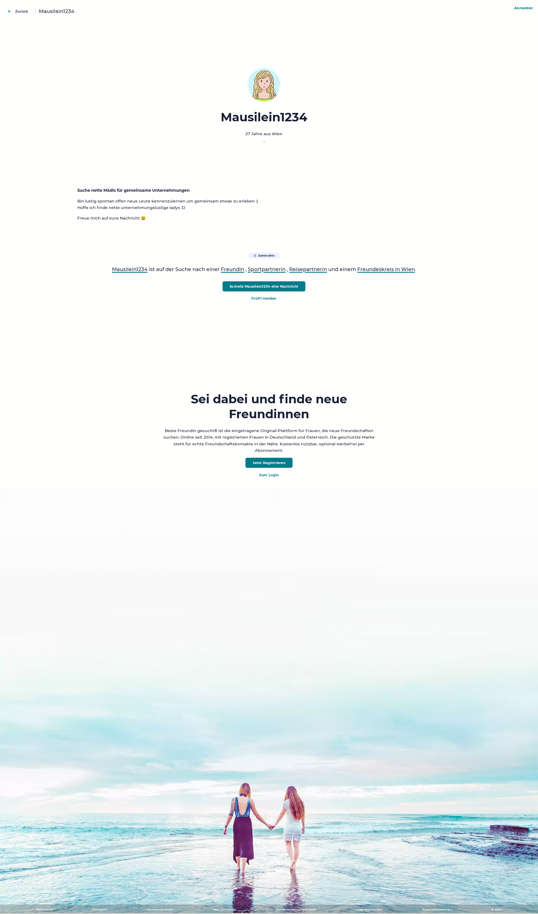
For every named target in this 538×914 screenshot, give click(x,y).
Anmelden (523, 8)
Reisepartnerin (308, 269)
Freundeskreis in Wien (386, 269)
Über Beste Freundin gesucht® (296, 909)
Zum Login (269, 475)
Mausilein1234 (130, 269)
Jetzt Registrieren (269, 463)
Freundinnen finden (160, 909)
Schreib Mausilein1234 (264, 286)
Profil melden (263, 298)
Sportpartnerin (267, 269)
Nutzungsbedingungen (437, 909)
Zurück (21, 11)
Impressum (100, 909)
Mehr (498, 909)
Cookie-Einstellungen (368, 909)
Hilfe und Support (224, 909)
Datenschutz (44, 909)
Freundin (232, 269)
